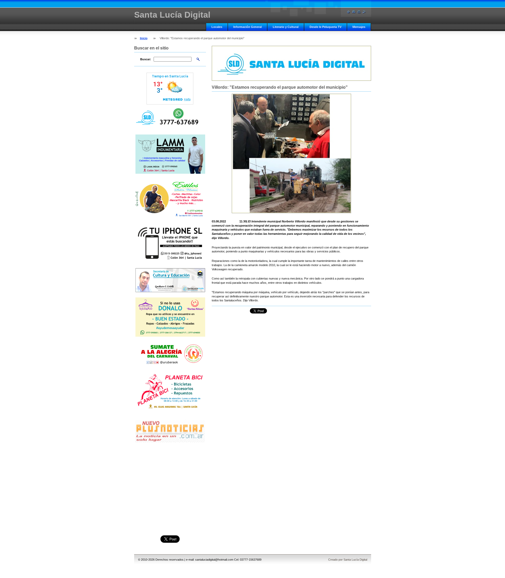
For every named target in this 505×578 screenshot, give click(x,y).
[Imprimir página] (359, 12)
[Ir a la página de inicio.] (348, 12)
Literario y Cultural (286, 26)
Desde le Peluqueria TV (325, 26)
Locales (216, 26)
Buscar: (145, 59)
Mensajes (358, 26)
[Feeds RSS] (364, 12)
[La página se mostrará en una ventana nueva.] (291, 153)
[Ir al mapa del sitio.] (353, 12)
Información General (247, 26)
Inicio (144, 38)
